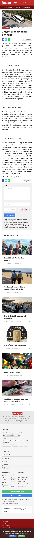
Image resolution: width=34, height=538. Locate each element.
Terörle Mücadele (7, 445)
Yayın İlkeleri (5, 521)
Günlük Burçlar (22, 486)
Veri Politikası (5, 523)
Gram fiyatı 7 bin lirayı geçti (15, 345)
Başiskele (19, 433)
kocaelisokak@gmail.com (11, 503)
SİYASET (4, 480)
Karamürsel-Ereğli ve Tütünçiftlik (11, 435)
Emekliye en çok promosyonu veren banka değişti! (16, 400)
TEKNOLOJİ (12, 479)
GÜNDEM (6, 27)
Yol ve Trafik (21, 475)
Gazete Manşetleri (23, 484)
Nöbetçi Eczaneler (23, 477)
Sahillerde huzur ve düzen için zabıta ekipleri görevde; (16, 288)
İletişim (6, 468)
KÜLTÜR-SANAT (14, 482)
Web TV (6, 451)
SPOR (11, 477)
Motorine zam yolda (12, 372)
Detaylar (12, 535)
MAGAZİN (12, 475)
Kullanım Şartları (6, 525)
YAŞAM (11, 484)
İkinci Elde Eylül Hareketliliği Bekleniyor (15, 317)
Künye (6, 465)
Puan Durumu (21, 481)
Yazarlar (7, 458)
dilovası (27, 445)
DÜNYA (3, 484)
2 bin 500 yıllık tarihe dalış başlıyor (14, 259)
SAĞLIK (3, 486)
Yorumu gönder (9, 215)
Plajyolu (12, 433)
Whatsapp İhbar (18, 491)
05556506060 (18, 496)
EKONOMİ (4, 482)
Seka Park (5, 433)
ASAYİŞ (4, 477)
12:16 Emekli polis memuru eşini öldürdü (17, 7)
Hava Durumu (22, 479)
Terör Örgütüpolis (19, 445)
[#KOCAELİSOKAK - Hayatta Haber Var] (9, 3)
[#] (17, 413)
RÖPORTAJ (12, 486)
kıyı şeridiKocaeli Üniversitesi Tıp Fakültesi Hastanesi (16, 438)
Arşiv (5, 461)
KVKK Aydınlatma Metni (8, 527)
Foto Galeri (7, 455)
